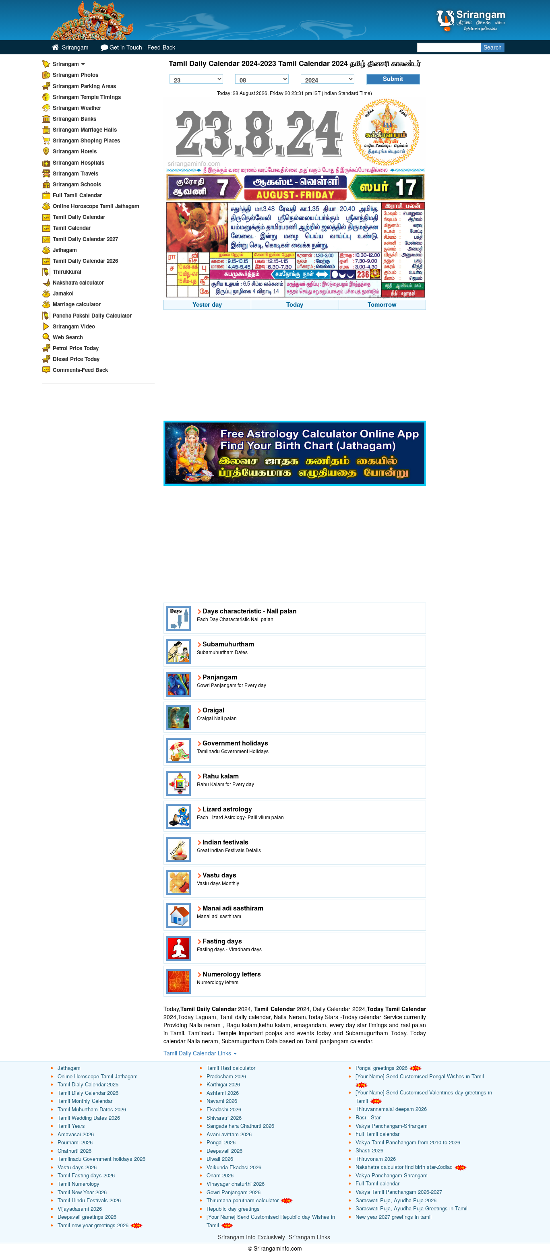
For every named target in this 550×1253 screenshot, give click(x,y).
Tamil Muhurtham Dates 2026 (92, 1109)
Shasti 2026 (369, 1150)
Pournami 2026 (75, 1142)
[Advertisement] (294, 366)
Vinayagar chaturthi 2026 (236, 1183)
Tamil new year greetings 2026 (93, 1225)
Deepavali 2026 (224, 1150)
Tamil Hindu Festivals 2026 (89, 1200)
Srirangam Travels (75, 173)
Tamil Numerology (78, 1183)
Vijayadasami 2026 (80, 1208)
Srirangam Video (74, 326)
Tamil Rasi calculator (231, 1067)
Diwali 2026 (220, 1158)
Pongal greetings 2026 (381, 1067)
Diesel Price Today (76, 359)
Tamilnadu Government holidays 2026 (101, 1158)
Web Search (68, 337)
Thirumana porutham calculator (243, 1200)
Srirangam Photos (75, 74)
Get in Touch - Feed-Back (142, 47)
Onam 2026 (220, 1175)
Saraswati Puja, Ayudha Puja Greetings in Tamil (411, 1208)
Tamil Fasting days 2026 (86, 1175)
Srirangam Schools (77, 184)
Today (294, 304)
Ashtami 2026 (223, 1092)
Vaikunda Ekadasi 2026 (234, 1167)
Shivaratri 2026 (224, 1117)
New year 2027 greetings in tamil (394, 1216)
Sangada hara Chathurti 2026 (240, 1125)
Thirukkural (67, 271)
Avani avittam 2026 (229, 1134)
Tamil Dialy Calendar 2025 (88, 1084)
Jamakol (63, 293)
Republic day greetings (233, 1208)
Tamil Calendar (72, 227)
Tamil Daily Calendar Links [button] (198, 1053)
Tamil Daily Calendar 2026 (85, 260)
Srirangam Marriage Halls (85, 129)
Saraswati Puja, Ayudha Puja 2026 (396, 1200)
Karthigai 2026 (223, 1084)
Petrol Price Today (76, 348)
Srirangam (74, 47)
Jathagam (65, 250)
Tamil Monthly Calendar (85, 1100)
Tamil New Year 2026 (82, 1192)
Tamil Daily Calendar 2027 (85, 239)
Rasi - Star (368, 1117)
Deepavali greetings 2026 (87, 1216)
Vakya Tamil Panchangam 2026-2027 (399, 1191)
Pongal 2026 (221, 1142)
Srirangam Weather (77, 107)
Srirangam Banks (74, 118)
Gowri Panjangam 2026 (234, 1192)
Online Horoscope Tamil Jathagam (96, 206)
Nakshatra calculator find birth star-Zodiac (404, 1166)
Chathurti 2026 (74, 1150)
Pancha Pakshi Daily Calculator (92, 315)
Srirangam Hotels (75, 151)
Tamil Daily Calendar (79, 217)
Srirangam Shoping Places (86, 140)
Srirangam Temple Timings (87, 97)
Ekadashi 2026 (224, 1109)
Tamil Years (71, 1125)
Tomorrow (382, 304)
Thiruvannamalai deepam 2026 (391, 1109)
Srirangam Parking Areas (84, 86)
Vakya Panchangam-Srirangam (392, 1125)
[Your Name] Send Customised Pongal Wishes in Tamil (420, 1076)
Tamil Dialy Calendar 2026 (88, 1092)
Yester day (207, 304)
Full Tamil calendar (377, 1133)
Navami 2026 (222, 1100)
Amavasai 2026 (76, 1134)
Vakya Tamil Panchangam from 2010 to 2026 (408, 1142)
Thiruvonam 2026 (376, 1158)
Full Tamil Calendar (77, 195)
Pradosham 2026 (226, 1076)
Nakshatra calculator (78, 282)
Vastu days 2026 (77, 1167)
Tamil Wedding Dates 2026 (89, 1117)
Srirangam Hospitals (78, 162)
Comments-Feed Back (80, 370)
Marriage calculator (77, 304)
